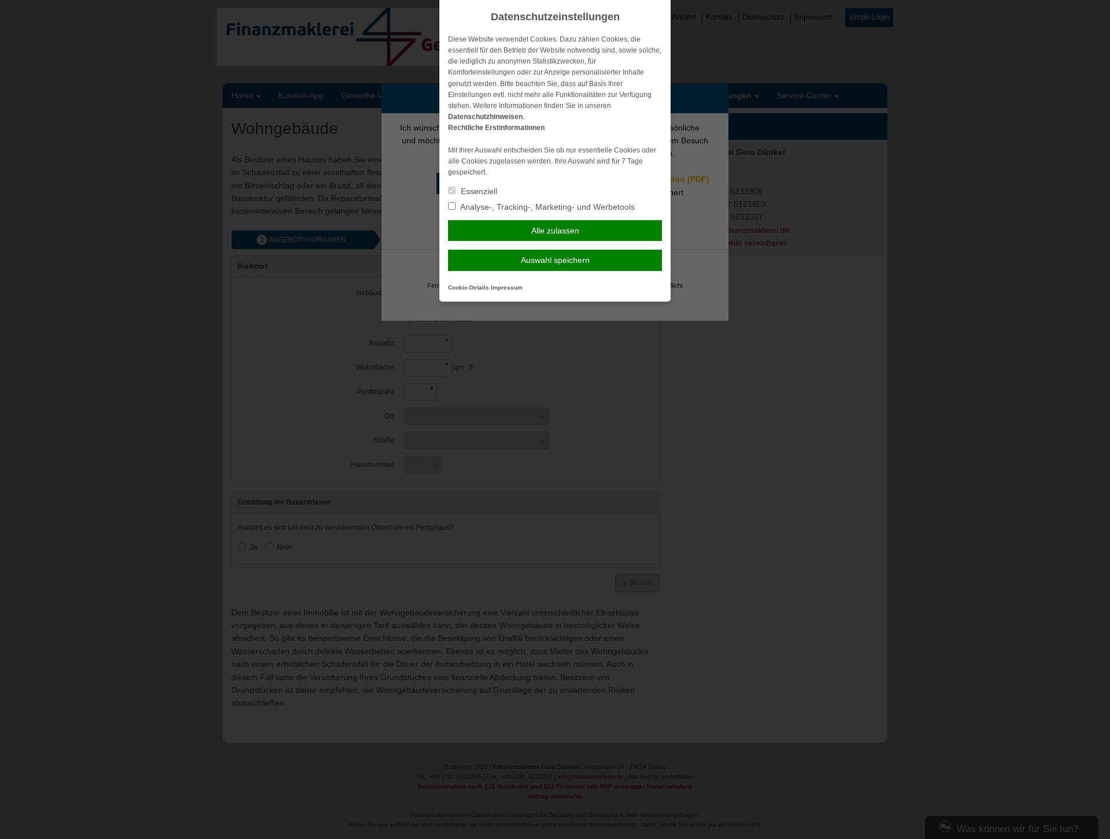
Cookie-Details (468, 287)
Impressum (507, 287)
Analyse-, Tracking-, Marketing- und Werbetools (546, 206)
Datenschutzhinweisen (485, 117)
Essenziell (477, 191)
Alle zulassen (555, 230)
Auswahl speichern (555, 260)
